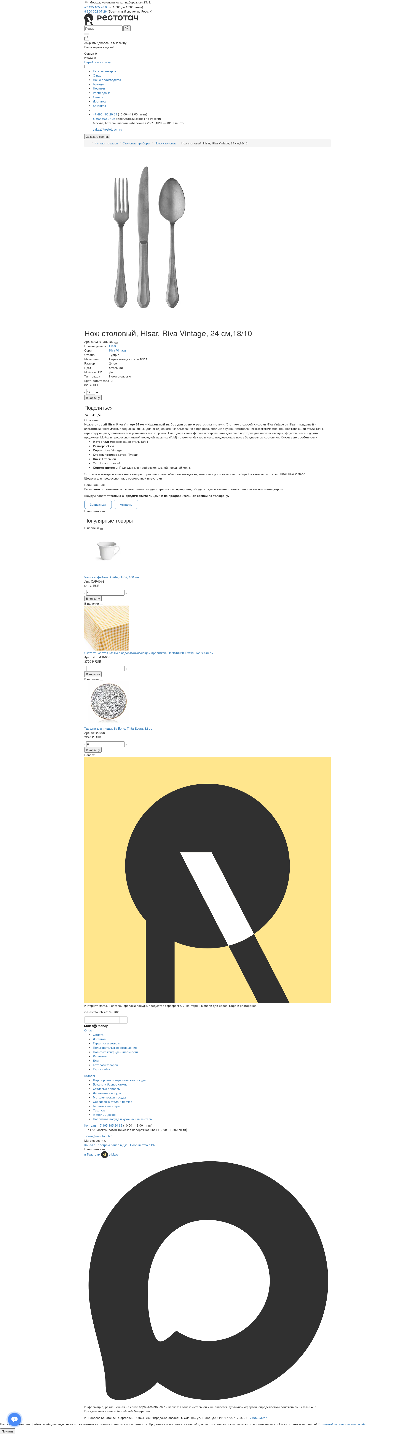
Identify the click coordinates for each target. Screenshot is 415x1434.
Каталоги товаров (105, 1065)
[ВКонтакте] (86, 415)
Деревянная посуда (107, 1093)
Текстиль (99, 1110)
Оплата (98, 97)
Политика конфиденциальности (115, 1052)
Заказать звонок (97, 136)
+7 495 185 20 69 (96, 7)
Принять (8, 1431)
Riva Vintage (117, 350)
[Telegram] (93, 415)
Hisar (112, 346)
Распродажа (101, 92)
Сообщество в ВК (142, 1145)
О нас (97, 75)
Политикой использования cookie (342, 1424)
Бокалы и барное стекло (110, 1084)
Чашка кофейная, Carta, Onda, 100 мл (111, 577)
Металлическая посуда (109, 1097)
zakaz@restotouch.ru (107, 129)
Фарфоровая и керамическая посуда (119, 1080)
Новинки (99, 88)
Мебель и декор (104, 1114)
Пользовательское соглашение (115, 1047)
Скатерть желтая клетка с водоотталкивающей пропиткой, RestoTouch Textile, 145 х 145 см (149, 653)
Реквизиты (100, 1056)
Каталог (89, 1075)
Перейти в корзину (97, 62)
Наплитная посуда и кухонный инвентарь (122, 1119)
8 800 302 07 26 (96, 11)
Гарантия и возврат (106, 1043)
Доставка (99, 101)
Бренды (98, 84)
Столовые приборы (136, 143)
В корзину (93, 397)
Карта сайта (101, 1069)
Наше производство (107, 79)
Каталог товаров (106, 143)
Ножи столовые (166, 143)
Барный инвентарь (106, 1106)
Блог (96, 1060)
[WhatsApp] (99, 415)
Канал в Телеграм (97, 1145)
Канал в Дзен (120, 1145)
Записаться (98, 504)
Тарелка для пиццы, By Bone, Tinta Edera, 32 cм (118, 728)
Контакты (99, 105)
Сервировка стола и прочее (112, 1101)
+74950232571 (258, 1417)
